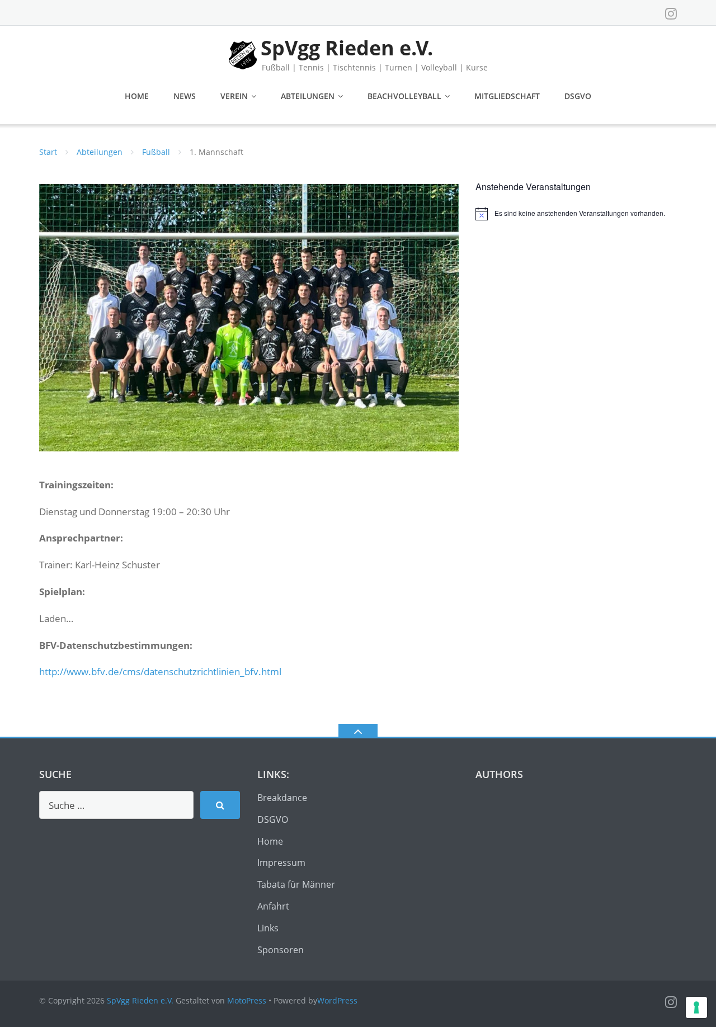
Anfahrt (273, 906)
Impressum (281, 862)
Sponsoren (280, 950)
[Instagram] (671, 13)
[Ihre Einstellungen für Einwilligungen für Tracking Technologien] (696, 1007)
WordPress (337, 1000)
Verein (234, 96)
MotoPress (246, 1000)
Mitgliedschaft (507, 96)
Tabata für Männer (296, 884)
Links (268, 928)
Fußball (156, 152)
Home (137, 96)
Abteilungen (308, 96)
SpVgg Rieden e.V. (140, 1000)
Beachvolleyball (404, 96)
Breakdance (282, 798)
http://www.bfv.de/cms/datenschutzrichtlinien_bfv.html (160, 671)
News (184, 96)
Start (48, 152)
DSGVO (577, 96)
